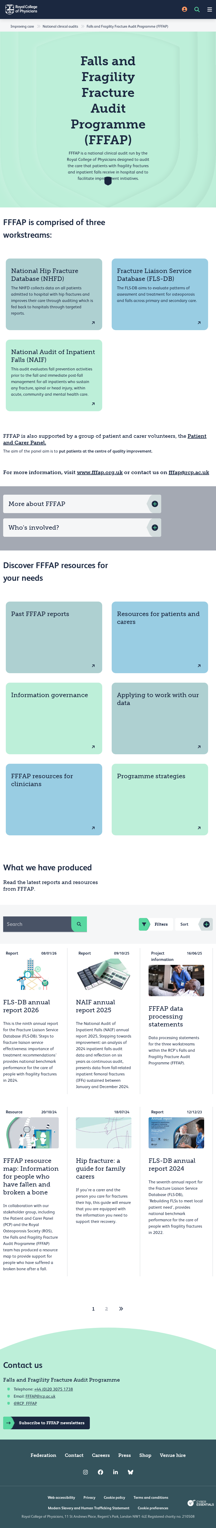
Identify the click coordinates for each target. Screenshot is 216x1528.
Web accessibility (61, 1497)
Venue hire (173, 1455)
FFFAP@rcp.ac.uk (40, 1396)
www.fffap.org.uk (100, 472)
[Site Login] (184, 9)
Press (124, 1455)
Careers (101, 1455)
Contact (74, 1455)
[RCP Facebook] (100, 1472)
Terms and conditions (151, 1497)
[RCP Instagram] (85, 1472)
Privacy (89, 1497)
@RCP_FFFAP (25, 1403)
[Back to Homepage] (54, 9)
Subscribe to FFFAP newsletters (52, 1422)
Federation (43, 1455)
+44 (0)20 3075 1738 (53, 1389)
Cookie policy (114, 1497)
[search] (79, 924)
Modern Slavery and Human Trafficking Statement (88, 1508)
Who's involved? (33, 527)
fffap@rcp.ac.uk (189, 472)
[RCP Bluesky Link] (130, 1472)
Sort (184, 924)
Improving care (22, 26)
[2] (121, 1309)
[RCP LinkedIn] (115, 1472)
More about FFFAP (36, 504)
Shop (145, 1455)
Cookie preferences (153, 1508)
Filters (161, 924)
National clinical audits (60, 26)
